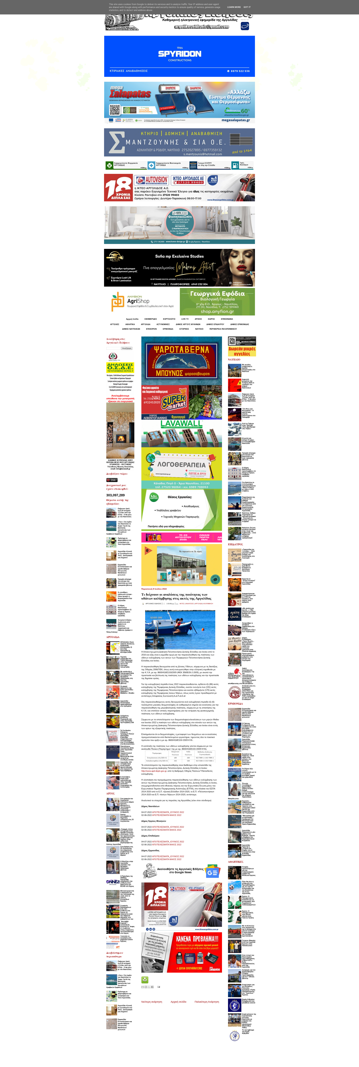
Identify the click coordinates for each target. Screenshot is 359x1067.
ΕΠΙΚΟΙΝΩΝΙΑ (227, 319)
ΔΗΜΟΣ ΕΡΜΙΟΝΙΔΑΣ (239, 324)
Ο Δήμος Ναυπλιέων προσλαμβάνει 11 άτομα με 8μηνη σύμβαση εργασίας (125, 611)
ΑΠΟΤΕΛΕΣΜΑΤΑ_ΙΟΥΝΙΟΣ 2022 (168, 812)
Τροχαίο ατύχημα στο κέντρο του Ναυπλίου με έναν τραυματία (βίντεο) (125, 582)
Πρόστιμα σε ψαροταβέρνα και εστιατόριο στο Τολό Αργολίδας (124, 541)
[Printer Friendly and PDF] (144, 982)
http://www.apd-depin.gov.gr (153, 771)
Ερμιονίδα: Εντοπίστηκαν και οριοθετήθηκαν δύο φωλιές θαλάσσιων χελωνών (125, 570)
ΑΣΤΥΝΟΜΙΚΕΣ (163, 324)
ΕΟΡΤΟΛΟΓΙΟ (169, 319)
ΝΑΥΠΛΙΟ (199, 329)
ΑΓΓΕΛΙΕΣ (114, 324)
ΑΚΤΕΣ (182, 603)
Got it (247, 7)
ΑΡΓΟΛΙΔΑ (145, 324)
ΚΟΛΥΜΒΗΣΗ (208, 603)
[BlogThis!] (145, 987)
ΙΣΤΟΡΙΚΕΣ (184, 329)
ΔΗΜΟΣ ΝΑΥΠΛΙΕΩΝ (131, 329)
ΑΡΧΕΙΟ (198, 319)
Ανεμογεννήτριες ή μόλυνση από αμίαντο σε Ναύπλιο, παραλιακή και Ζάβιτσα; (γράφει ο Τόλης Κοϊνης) (119, 626)
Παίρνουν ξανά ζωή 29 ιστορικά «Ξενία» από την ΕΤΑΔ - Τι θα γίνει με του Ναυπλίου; (125, 513)
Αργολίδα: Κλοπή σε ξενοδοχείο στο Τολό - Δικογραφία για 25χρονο (125, 554)
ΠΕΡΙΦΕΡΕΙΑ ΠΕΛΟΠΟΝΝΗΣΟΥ (223, 329)
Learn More (234, 7)
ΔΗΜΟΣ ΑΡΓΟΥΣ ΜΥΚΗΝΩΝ (188, 324)
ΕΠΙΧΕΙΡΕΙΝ (151, 329)
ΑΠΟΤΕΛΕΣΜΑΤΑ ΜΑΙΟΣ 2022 (166, 815)
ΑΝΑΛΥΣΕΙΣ (190, 603)
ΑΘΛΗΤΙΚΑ (130, 324)
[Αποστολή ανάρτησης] (158, 986)
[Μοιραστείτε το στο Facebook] (152, 987)
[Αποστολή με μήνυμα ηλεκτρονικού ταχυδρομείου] (142, 987)
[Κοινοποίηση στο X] (149, 987)
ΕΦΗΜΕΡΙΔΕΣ (151, 319)
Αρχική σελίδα (178, 1001)
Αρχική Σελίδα (132, 319)
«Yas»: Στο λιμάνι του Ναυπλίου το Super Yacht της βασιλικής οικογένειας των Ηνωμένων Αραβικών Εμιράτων (119, 528)
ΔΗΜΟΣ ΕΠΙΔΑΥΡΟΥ (215, 324)
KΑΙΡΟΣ (211, 319)
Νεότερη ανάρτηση (151, 1001)
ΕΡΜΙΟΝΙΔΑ (168, 329)
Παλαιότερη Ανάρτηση (207, 1001)
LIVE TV (185, 319)
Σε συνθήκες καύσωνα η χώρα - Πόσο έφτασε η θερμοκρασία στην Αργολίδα (125, 596)
